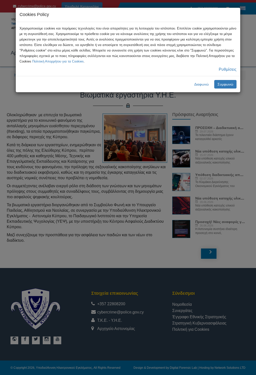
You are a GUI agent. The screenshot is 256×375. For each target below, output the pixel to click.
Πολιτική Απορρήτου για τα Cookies (58, 61)
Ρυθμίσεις (227, 69)
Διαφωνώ (201, 84)
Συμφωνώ (225, 84)
